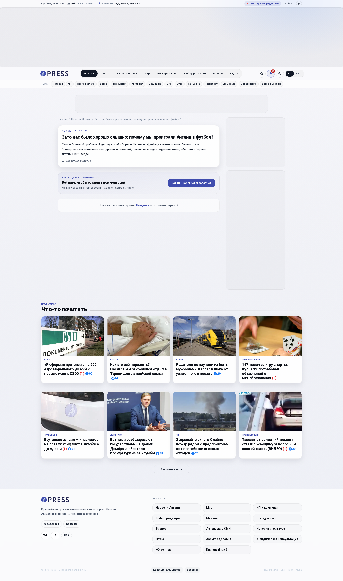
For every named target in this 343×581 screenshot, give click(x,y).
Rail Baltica (194, 83)
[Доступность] (299, 3)
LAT (298, 73)
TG (45, 535)
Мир (147, 73)
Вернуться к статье (76, 160)
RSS (66, 535)
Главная (89, 73)
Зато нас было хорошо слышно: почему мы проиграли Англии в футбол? (138, 119)
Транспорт (211, 83)
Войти (288, 3)
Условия (192, 569)
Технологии (119, 83)
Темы (45, 84)
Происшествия (85, 83)
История (58, 83)
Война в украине (271, 83)
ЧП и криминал (166, 73)
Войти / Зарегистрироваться (191, 183)
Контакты (72, 523)
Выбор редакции (195, 73)
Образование (248, 83)
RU (289, 73)
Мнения (218, 73)
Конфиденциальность (167, 569)
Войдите (142, 205)
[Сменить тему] (280, 74)
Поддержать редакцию (263, 3)
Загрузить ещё (171, 469)
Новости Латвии (126, 73)
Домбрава (229, 83)
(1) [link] (82, 373)
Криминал (137, 83)
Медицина (154, 83)
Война (103, 83)
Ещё (232, 73)
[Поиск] (262, 74)
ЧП (69, 83)
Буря (179, 83)
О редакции (51, 523)
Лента (105, 73)
